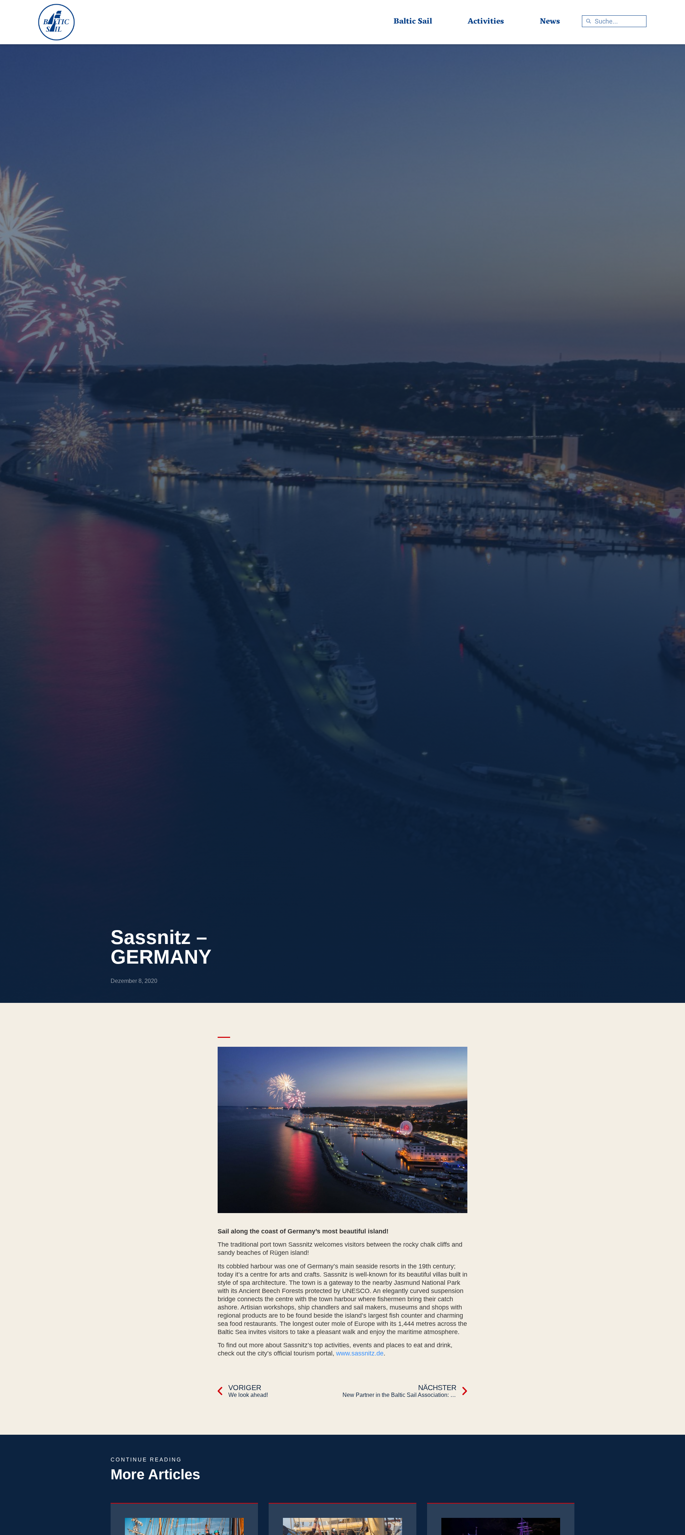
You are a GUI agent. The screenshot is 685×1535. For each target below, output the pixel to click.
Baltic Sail (413, 22)
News (550, 22)
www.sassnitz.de (360, 1353)
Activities (486, 22)
